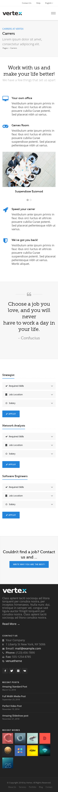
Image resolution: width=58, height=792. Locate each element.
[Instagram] (18, 671)
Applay (12, 414)
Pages (5, 48)
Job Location (16, 394)
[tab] (29, 386)
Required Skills (16, 385)
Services (22, 787)
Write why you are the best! (29, 564)
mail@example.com (28, 648)
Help (38, 3)
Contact (49, 787)
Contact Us (26, 3)
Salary (12, 403)
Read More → (11, 624)
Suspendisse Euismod (29, 191)
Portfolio (32, 787)
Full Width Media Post (14, 696)
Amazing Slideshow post (15, 715)
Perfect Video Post (12, 705)
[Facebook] (5, 671)
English (48, 3)
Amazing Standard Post (14, 686)
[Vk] (25, 671)
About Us (12, 787)
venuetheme (14, 661)
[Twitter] (12, 671)
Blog (41, 787)
